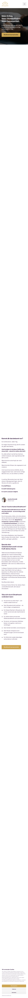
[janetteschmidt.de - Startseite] (5, 4)
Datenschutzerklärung (6, 995)
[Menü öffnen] (24, 4)
